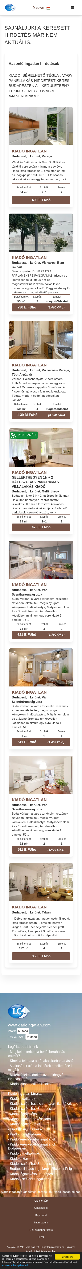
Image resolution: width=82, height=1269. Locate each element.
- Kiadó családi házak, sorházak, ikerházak (40, 1103)
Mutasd (23, 1031)
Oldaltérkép (41, 1200)
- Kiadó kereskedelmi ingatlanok (32, 1139)
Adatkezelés (41, 1207)
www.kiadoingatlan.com (29, 1025)
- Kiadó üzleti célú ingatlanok (29, 1179)
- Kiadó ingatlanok (21, 1098)
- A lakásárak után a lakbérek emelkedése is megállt (40, 1068)
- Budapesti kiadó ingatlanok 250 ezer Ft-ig (40, 1169)
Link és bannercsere (41, 1229)
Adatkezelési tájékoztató (15, 1265)
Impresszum (41, 1222)
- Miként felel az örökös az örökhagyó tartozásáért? (35, 1077)
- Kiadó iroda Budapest (25, 1134)
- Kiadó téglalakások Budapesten (32, 1174)
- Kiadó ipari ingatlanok (25, 1129)
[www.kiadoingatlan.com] (10, 7)
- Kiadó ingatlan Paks (24, 1124)
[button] (41, 8)
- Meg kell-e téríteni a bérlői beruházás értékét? (36, 1054)
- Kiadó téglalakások (23, 1114)
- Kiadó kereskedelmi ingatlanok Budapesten (32, 1146)
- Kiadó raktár (18, 1158)
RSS (41, 1237)
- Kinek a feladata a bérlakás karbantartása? (41, 1061)
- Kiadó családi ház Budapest (30, 1108)
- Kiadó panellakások (24, 1153)
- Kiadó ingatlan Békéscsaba (29, 1119)
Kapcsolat (41, 1215)
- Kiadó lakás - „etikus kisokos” (30, 1084)
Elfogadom (67, 1256)
